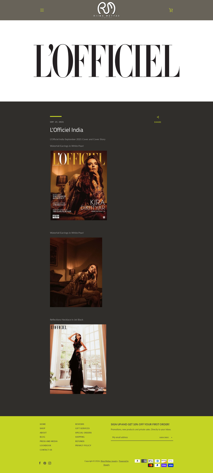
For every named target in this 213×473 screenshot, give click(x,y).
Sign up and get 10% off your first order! (140, 424)
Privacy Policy (83, 445)
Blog (42, 437)
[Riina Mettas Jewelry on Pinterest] (44, 462)
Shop (42, 428)
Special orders (83, 433)
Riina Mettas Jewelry (109, 461)
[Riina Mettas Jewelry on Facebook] (39, 462)
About (43, 433)
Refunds (79, 441)
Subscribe (164, 437)
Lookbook (45, 445)
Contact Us (46, 450)
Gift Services (82, 428)
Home (43, 424)
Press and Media (49, 441)
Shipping (80, 437)
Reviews (79, 424)
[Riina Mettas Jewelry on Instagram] (49, 462)
